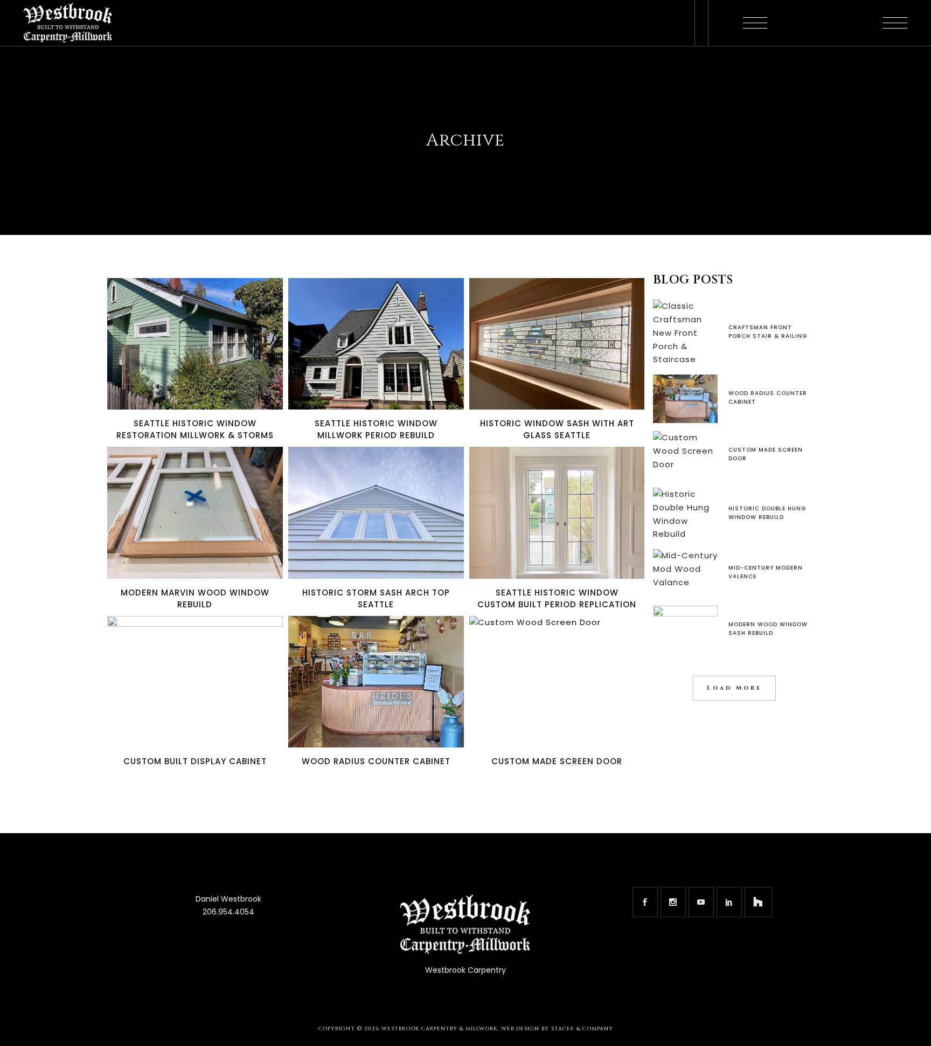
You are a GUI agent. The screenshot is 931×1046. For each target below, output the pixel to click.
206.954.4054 (228, 911)
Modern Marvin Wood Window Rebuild (195, 598)
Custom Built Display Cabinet (195, 761)
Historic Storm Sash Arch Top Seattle (376, 598)
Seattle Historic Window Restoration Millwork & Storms (195, 429)
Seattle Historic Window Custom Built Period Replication (556, 598)
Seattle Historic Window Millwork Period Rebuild (376, 429)
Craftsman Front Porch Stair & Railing (767, 331)
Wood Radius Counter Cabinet (376, 761)
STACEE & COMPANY (582, 1029)
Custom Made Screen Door (556, 761)
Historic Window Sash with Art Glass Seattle (557, 429)
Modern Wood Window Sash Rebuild (768, 628)
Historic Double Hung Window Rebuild (767, 512)
